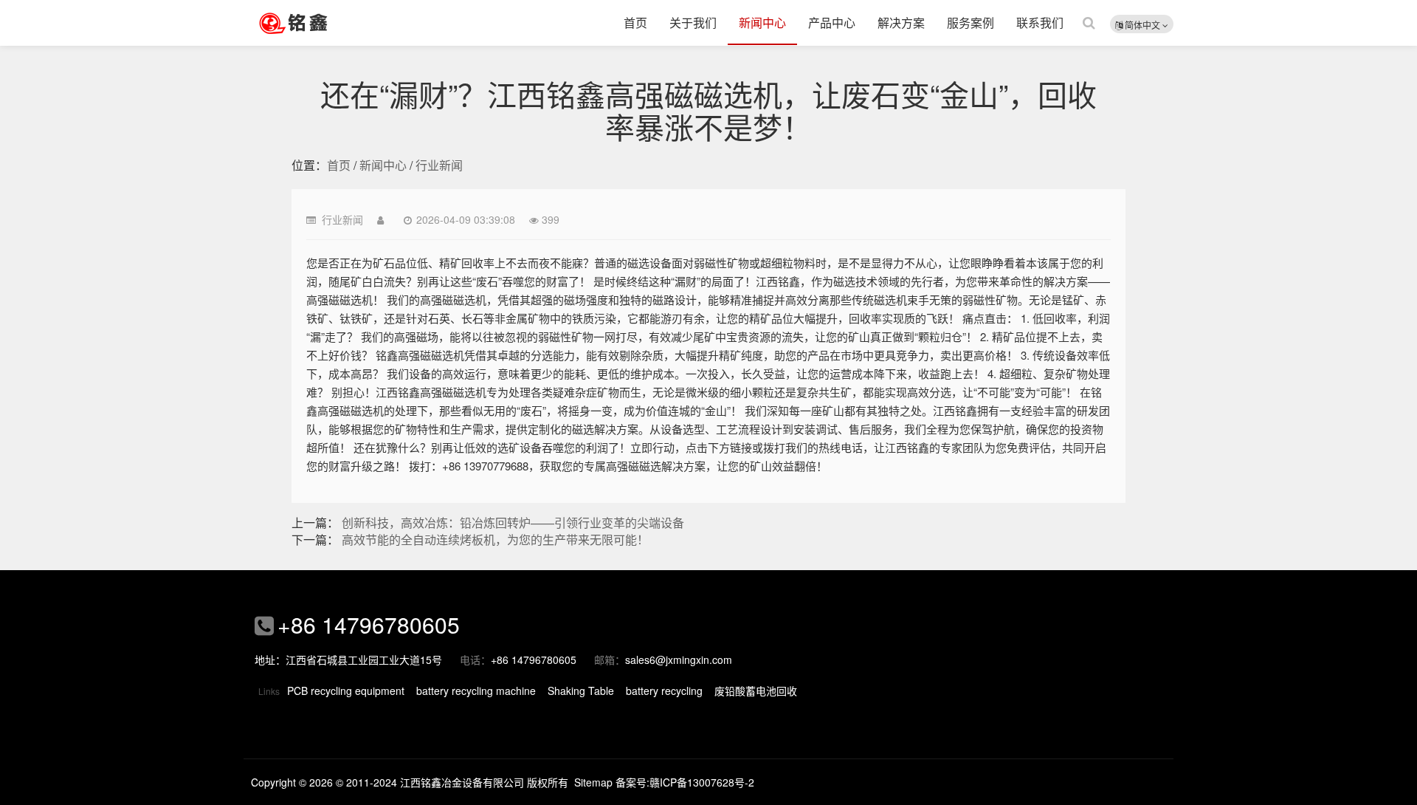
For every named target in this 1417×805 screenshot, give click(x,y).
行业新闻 (439, 165)
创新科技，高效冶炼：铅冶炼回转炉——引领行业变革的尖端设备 (513, 522)
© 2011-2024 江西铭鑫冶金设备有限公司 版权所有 (452, 782)
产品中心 (831, 22)
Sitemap (593, 782)
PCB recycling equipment (345, 690)
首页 (635, 22)
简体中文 (1142, 24)
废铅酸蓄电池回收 (755, 690)
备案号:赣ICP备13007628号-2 (685, 782)
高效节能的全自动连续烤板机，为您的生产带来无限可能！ (495, 539)
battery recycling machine (476, 690)
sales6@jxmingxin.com (678, 659)
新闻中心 (762, 22)
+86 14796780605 (368, 624)
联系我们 (1039, 22)
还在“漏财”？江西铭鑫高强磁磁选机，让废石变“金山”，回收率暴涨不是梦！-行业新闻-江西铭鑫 (313, 23)
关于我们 (693, 22)
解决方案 (901, 22)
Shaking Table (581, 690)
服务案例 (970, 22)
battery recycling (664, 690)
